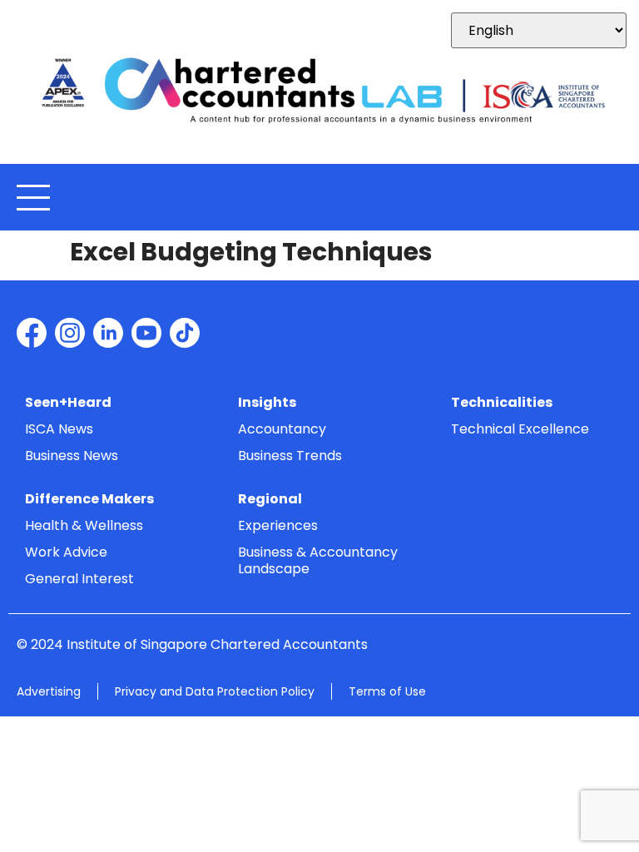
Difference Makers (89, 498)
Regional (270, 498)
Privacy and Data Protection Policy (215, 691)
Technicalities (501, 402)
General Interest (79, 578)
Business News (71, 455)
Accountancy (282, 428)
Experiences (278, 525)
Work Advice (66, 552)
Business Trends (290, 455)
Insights (267, 402)
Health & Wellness (84, 525)
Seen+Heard (68, 402)
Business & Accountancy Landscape (318, 560)
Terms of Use (387, 691)
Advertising (49, 691)
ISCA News (59, 428)
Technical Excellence (520, 428)
